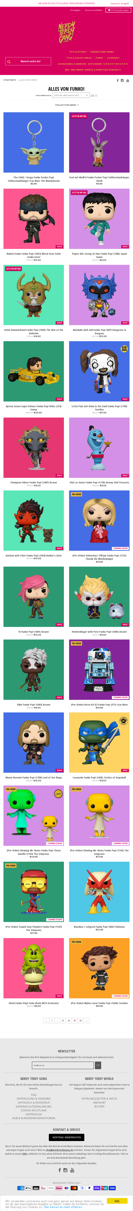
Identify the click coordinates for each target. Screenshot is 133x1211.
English (125, 3)
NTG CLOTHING (78, 52)
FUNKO (99, 58)
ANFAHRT (99, 1102)
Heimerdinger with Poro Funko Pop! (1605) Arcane (99, 631)
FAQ (33, 1094)
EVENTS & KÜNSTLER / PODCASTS (103, 70)
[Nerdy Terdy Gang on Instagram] (122, 80)
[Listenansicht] (96, 95)
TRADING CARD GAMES (102, 52)
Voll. (117, 1201)
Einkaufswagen (120, 10)
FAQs (24, 1153)
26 (69, 1020)
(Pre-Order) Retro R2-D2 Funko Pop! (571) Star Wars (99, 704)
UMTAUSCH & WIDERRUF (33, 1102)
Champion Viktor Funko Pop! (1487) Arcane (33, 482)
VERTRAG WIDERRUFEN (66, 1137)
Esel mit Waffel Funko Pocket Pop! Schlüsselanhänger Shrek (99, 179)
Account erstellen (93, 10)
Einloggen (75, 10)
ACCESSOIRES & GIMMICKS (72, 64)
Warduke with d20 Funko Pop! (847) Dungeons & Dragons (99, 331)
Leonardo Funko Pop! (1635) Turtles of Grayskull (99, 777)
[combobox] (30, 61)
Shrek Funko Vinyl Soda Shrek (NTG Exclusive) (34, 1003)
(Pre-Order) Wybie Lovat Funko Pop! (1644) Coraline (99, 1003)
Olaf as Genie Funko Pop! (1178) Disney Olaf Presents (99, 482)
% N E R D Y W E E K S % (115, 64)
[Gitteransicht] (92, 95)
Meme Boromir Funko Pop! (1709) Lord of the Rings (34, 777)
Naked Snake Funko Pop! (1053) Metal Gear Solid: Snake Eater (34, 255)
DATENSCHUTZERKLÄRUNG (34, 1106)
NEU (67, 70)
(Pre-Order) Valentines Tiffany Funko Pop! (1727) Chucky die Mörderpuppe (99, 557)
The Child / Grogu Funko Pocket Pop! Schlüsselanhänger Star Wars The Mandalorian (34, 179)
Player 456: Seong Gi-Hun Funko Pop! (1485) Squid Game (99, 255)
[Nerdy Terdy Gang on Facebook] (117, 80)
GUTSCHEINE (95, 64)
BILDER (99, 1106)
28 (80, 1020)
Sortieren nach (43, 95)
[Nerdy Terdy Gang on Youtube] (128, 80)
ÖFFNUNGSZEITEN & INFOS (99, 1098)
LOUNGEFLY (113, 58)
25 (63, 1020)
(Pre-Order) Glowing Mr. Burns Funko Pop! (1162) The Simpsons (99, 852)
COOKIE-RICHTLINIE (34, 1110)
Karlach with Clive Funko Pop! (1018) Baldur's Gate (34, 555)
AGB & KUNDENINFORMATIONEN (33, 1118)
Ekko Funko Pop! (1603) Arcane (33, 704)
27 (75, 1020)
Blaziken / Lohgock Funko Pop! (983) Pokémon (99, 926)
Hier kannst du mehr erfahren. (63, 1207)
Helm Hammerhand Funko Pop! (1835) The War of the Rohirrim (33, 331)
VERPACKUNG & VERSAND (34, 1098)
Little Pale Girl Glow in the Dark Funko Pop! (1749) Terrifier (99, 408)
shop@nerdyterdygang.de (59, 1150)
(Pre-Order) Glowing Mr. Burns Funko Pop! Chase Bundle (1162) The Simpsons (34, 852)
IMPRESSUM (34, 1114)
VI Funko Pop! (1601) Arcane (34, 631)
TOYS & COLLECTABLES (79, 58)
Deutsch (115, 3)
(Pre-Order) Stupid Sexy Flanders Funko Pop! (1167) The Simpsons (34, 928)
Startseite (9, 80)
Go (98, 1065)
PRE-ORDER (77, 70)
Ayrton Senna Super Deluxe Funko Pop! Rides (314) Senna (33, 408)
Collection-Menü (65, 105)
